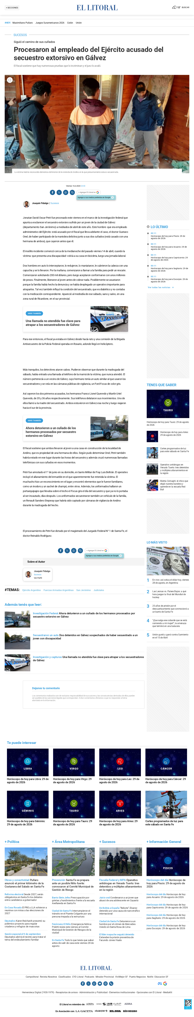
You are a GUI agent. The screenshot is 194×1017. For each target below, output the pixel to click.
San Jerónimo (83, 590)
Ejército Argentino (31, 590)
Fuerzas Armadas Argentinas (59, 590)
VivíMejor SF (121, 976)
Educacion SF (161, 976)
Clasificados (64, 976)
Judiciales (99, 590)
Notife (150, 976)
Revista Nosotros (48, 976)
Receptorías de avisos (67, 992)
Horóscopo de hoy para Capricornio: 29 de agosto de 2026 (169, 257)
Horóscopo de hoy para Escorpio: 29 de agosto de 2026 (169, 279)
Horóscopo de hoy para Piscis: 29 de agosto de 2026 (168, 235)
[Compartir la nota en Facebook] (52, 192)
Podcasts (89, 976)
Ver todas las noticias (159, 287)
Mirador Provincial (105, 976)
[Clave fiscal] (188, 1008)
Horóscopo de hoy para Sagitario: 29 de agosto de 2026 (169, 268)
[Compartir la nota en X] (59, 192)
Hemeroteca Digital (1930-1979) (38, 992)
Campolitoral (32, 976)
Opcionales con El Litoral (149, 992)
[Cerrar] (112, 197)
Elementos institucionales (122, 992)
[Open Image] (10, 80)
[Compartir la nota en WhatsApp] (65, 192)
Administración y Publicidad (93, 992)
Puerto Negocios (137, 976)
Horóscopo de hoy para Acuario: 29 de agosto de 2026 (169, 246)
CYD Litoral (78, 976)
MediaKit (167, 992)
